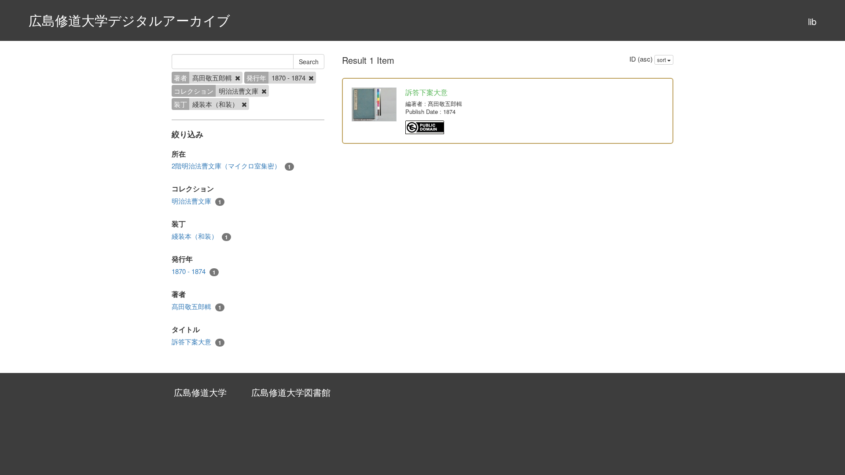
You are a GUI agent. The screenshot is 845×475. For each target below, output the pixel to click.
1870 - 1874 (194, 271)
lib (812, 21)
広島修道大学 (200, 392)
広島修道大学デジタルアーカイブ (129, 20)
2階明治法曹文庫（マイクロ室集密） (231, 166)
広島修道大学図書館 (291, 392)
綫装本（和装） (200, 236)
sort (662, 59)
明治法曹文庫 (196, 201)
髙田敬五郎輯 (196, 306)
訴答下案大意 (196, 342)
